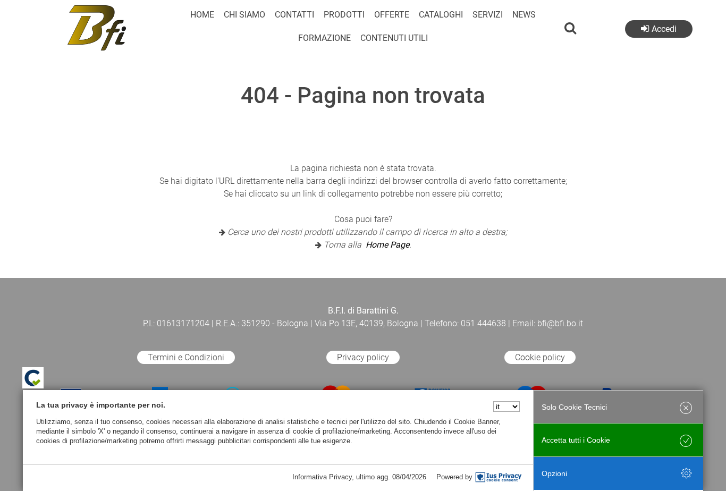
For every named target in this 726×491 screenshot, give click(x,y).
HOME (202, 15)
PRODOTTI (344, 15)
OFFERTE (391, 15)
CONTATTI (294, 15)
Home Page (387, 245)
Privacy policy (363, 357)
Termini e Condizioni (186, 357)
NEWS (524, 15)
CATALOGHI (441, 15)
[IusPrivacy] (498, 477)
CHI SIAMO (244, 15)
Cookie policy (540, 357)
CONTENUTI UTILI (394, 38)
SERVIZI (487, 15)
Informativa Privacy (322, 477)
